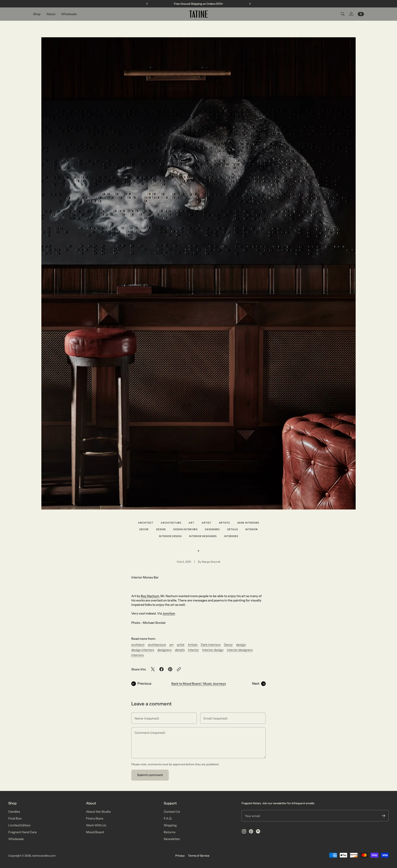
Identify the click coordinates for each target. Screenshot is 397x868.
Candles (14, 812)
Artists (224, 522)
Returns (169, 832)
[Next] (250, 4)
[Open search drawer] (343, 14)
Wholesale (16, 839)
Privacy (180, 855)
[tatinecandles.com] (198, 14)
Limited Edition (19, 825)
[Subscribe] (383, 815)
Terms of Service (198, 855)
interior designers (203, 536)
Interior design (170, 536)
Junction (169, 613)
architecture (171, 522)
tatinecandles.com (44, 855)
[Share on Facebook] (161, 669)
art (191, 522)
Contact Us (172, 812)
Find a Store (94, 818)
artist (206, 522)
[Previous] (147, 4)
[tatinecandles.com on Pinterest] (251, 831)
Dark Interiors (248, 522)
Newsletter (172, 839)
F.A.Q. (168, 818)
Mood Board (95, 832)
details (232, 529)
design (161, 529)
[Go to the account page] (351, 14)
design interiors (185, 529)
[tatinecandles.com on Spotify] (258, 831)
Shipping (170, 825)
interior (251, 529)
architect (145, 522)
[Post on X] (153, 669)
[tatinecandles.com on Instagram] (244, 831)
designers (212, 529)
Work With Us (96, 825)
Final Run (15, 818)
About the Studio (98, 812)
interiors (231, 536)
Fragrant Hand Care (22, 832)
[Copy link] (179, 669)
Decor (144, 529)
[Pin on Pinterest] (170, 669)
